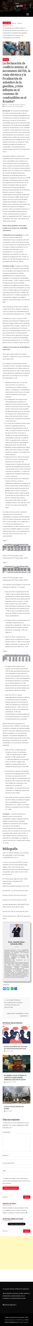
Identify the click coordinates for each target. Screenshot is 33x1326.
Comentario (7, 1132)
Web (4, 1171)
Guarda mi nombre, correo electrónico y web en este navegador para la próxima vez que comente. (16, 1181)
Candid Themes (23, 1322)
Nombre (6, 1155)
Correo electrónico (9, 1163)
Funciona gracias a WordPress (14, 1320)
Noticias (5, 59)
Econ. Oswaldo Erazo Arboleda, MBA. (16, 943)
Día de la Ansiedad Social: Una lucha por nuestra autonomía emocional (15, 1048)
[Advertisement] (16, 1252)
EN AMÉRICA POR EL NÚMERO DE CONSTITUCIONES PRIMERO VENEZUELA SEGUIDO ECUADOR (15, 1078)
